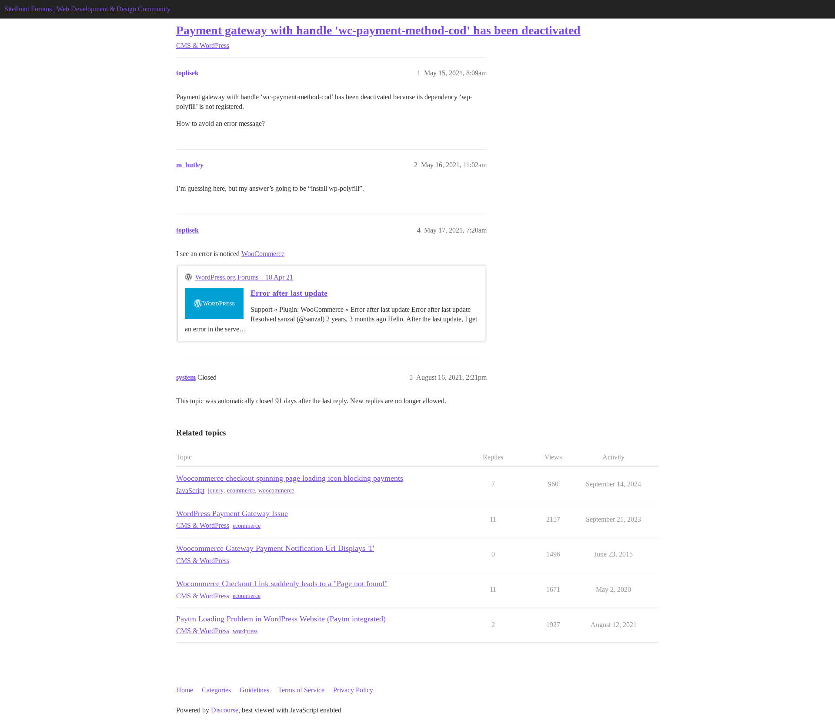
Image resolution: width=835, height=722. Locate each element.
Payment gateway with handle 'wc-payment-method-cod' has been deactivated (378, 30)
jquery (216, 490)
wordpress (245, 631)
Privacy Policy (353, 690)
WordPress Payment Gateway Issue (232, 513)
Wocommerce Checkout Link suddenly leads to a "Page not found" (281, 583)
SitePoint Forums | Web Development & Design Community (87, 9)
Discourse (224, 710)
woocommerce (276, 490)
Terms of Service (301, 690)
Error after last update (288, 293)
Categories (216, 690)
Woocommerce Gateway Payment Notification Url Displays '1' (275, 548)
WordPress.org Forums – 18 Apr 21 (244, 277)
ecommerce (241, 490)
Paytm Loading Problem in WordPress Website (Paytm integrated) (281, 618)
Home (184, 690)
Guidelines (254, 690)
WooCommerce (262, 253)
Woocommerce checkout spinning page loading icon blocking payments (289, 478)
